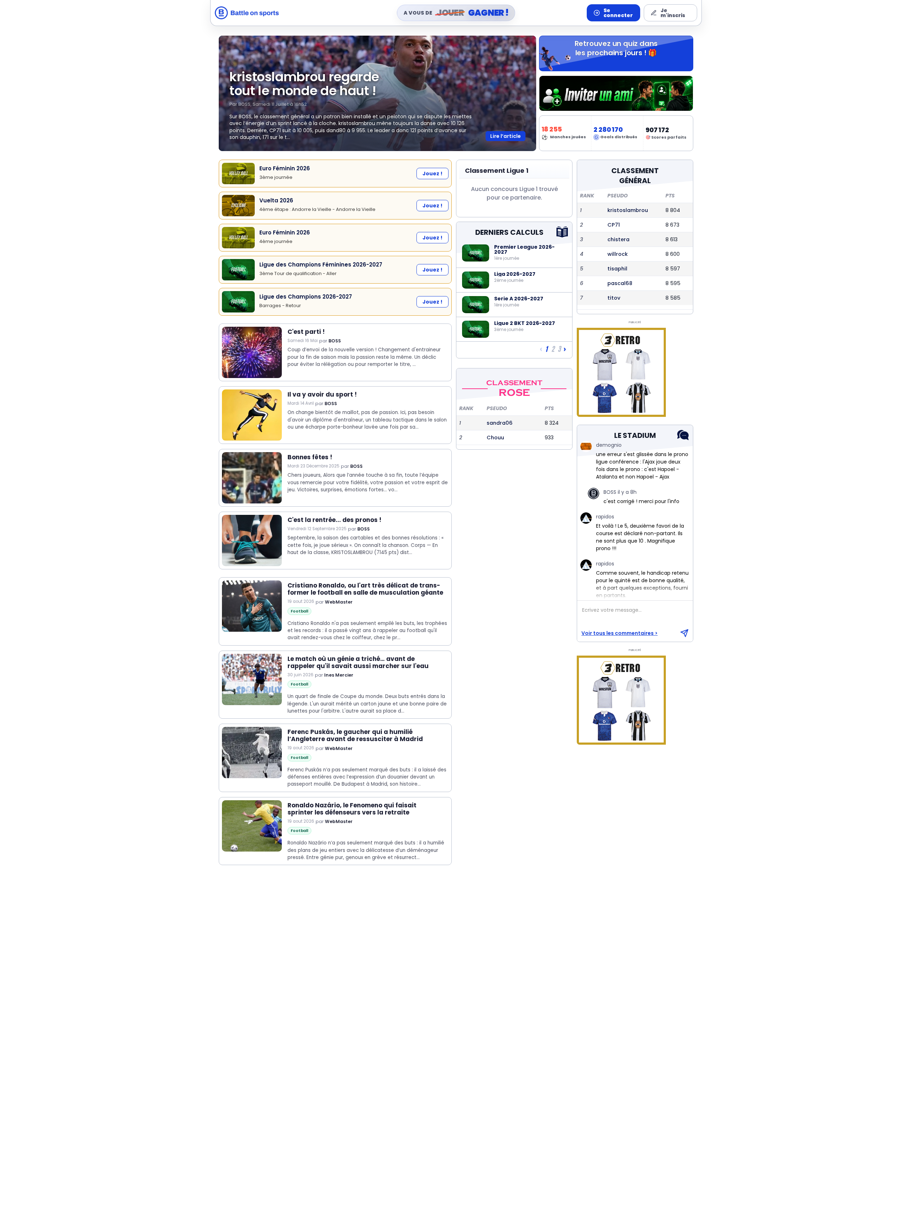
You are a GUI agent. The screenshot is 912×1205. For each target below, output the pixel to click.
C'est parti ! (306, 331)
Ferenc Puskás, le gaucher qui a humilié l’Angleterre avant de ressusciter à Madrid (355, 735)
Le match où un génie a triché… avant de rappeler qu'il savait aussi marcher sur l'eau (358, 662)
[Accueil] (247, 13)
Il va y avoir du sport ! (322, 394)
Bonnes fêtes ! (309, 457)
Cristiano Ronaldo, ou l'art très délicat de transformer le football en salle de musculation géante (365, 589)
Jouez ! (432, 173)
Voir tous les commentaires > (619, 633)
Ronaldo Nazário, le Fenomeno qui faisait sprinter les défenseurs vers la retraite (351, 809)
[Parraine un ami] (616, 93)
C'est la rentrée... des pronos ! (334, 519)
